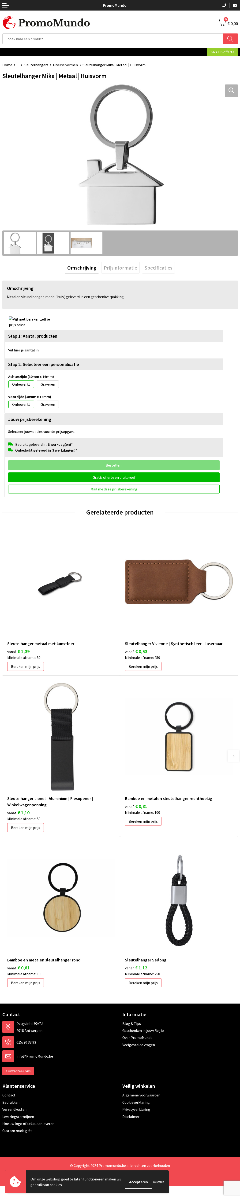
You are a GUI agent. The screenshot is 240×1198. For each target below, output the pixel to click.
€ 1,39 (18, 651)
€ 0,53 (136, 651)
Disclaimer (130, 1116)
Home (7, 64)
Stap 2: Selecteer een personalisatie (43, 364)
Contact (8, 1095)
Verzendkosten (14, 1109)
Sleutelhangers (36, 64)
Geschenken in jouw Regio (143, 1030)
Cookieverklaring (136, 1102)
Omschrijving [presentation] (81, 267)
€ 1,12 (136, 968)
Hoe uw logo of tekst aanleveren (28, 1123)
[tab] (82, 268)
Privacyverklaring (136, 1109)
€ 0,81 (136, 806)
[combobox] (112, 38)
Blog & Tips (131, 1023)
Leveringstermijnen (18, 1116)
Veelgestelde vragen (138, 1044)
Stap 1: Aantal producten (32, 336)
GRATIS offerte (222, 52)
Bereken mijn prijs (25, 666)
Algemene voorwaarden (141, 1095)
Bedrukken (10, 1102)
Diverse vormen (65, 64)
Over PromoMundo (137, 1037)
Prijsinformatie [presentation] (120, 267)
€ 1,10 (18, 812)
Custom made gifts (17, 1130)
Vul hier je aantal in (23, 350)
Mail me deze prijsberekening (113, 489)
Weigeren (158, 1181)
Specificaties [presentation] (158, 267)
